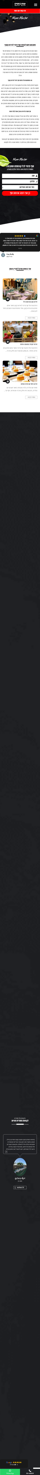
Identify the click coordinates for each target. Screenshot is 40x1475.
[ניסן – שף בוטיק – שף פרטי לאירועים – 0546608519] (20, 4)
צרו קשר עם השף (20, 11)
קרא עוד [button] (20, 248)
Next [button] (2, 1148)
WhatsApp (10, 1473)
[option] (20, 1158)
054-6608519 (30, 1473)
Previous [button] (38, 1148)
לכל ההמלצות (20, 1188)
